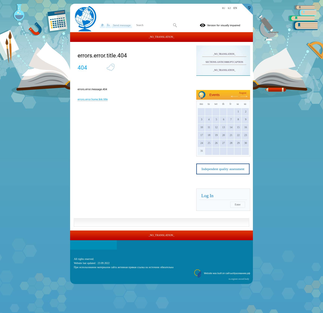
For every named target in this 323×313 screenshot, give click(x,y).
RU (223, 8)
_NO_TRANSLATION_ (224, 54)
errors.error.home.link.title (93, 99)
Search (175, 25)
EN (235, 8)
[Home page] (102, 25)
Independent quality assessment (223, 169)
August (242, 92)
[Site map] (108, 25)
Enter (238, 204)
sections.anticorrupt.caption (224, 62)
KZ (229, 8)
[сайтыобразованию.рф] (247, 9)
